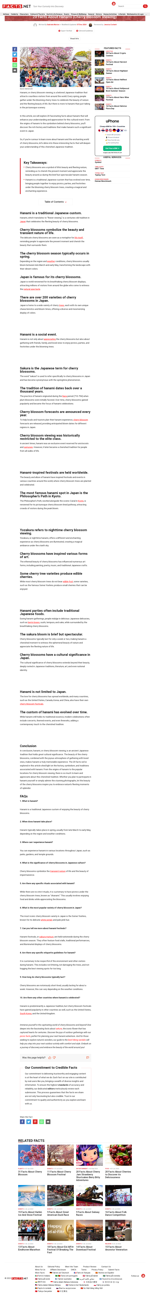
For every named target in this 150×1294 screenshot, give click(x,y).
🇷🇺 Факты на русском (66, 1288)
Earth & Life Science (54, 14)
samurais (28, 447)
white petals (46, 920)
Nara (64, 396)
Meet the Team (71, 1267)
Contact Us (106, 1267)
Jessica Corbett (110, 25)
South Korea (26, 1013)
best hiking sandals (77, 1040)
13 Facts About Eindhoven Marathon (29, 1248)
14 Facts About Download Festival (86, 1248)
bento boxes (34, 622)
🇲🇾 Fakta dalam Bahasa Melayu (48, 1285)
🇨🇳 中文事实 (62, 1291)
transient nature (58, 871)
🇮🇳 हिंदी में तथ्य (40, 1282)
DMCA (73, 1270)
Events (66, 14)
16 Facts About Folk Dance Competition (116, 1213)
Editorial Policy (54, 1267)
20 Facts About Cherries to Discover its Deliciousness (118, 1174)
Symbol (98, 162)
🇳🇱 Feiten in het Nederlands (77, 1285)
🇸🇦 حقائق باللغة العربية (85, 1279)
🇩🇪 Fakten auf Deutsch (59, 1273)
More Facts (40, 1273)
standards (63, 1085)
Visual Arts (74, 38)
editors (51, 1088)
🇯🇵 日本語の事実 (90, 1282)
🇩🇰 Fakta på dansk (90, 1276)
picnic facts (25, 1036)
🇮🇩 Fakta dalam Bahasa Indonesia (64, 1282)
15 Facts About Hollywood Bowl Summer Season (117, 89)
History (99, 14)
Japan (23, 221)
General (91, 14)
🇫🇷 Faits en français (82, 1273)
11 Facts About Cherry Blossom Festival (59, 1173)
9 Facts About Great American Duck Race (58, 1213)
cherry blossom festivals (31, 704)
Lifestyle (121, 14)
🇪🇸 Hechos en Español (104, 1273)
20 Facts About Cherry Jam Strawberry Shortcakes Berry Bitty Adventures (88, 1176)
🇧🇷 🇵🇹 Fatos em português (66, 1276)
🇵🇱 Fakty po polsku (102, 1285)
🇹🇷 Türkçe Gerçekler (43, 1291)
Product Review (89, 1267)
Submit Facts (113, 1270)
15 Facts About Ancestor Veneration (116, 1248)
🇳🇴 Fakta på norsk (42, 1279)
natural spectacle (32, 289)
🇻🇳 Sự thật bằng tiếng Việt (92, 1288)
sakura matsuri (46, 937)
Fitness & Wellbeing (78, 14)
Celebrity (14, 14)
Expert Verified (66, 31)
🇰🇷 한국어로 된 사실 (110, 1282)
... (146, 14)
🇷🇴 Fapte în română (43, 1288)
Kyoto (81, 501)
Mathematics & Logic (135, 14)
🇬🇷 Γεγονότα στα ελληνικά (110, 1279)
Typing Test (100, 175)
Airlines (6, 14)
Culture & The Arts (37, 14)
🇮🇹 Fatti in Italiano (42, 1276)
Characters (24, 14)
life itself (79, 237)
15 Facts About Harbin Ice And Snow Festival (30, 1213)
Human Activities (110, 14)
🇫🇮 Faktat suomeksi (63, 1279)
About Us (39, 1267)
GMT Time (99, 168)
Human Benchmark (103, 181)
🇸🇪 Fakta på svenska (111, 1276)
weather (51, 261)
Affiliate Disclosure (58, 1270)
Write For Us (40, 1270)
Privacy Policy (97, 1270)
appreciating (50, 339)
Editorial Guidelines (86, 31)
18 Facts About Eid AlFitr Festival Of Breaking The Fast (60, 1249)
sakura (59, 1028)
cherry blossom (80, 420)
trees (61, 305)
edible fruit (68, 581)
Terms (83, 1270)
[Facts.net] (16, 6)
